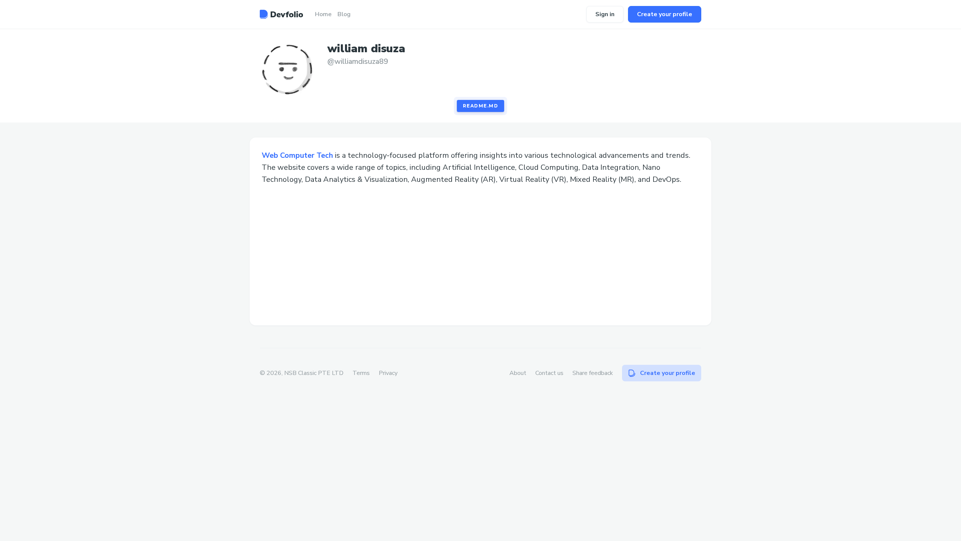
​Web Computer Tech (297, 155)
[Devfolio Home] (281, 14)
